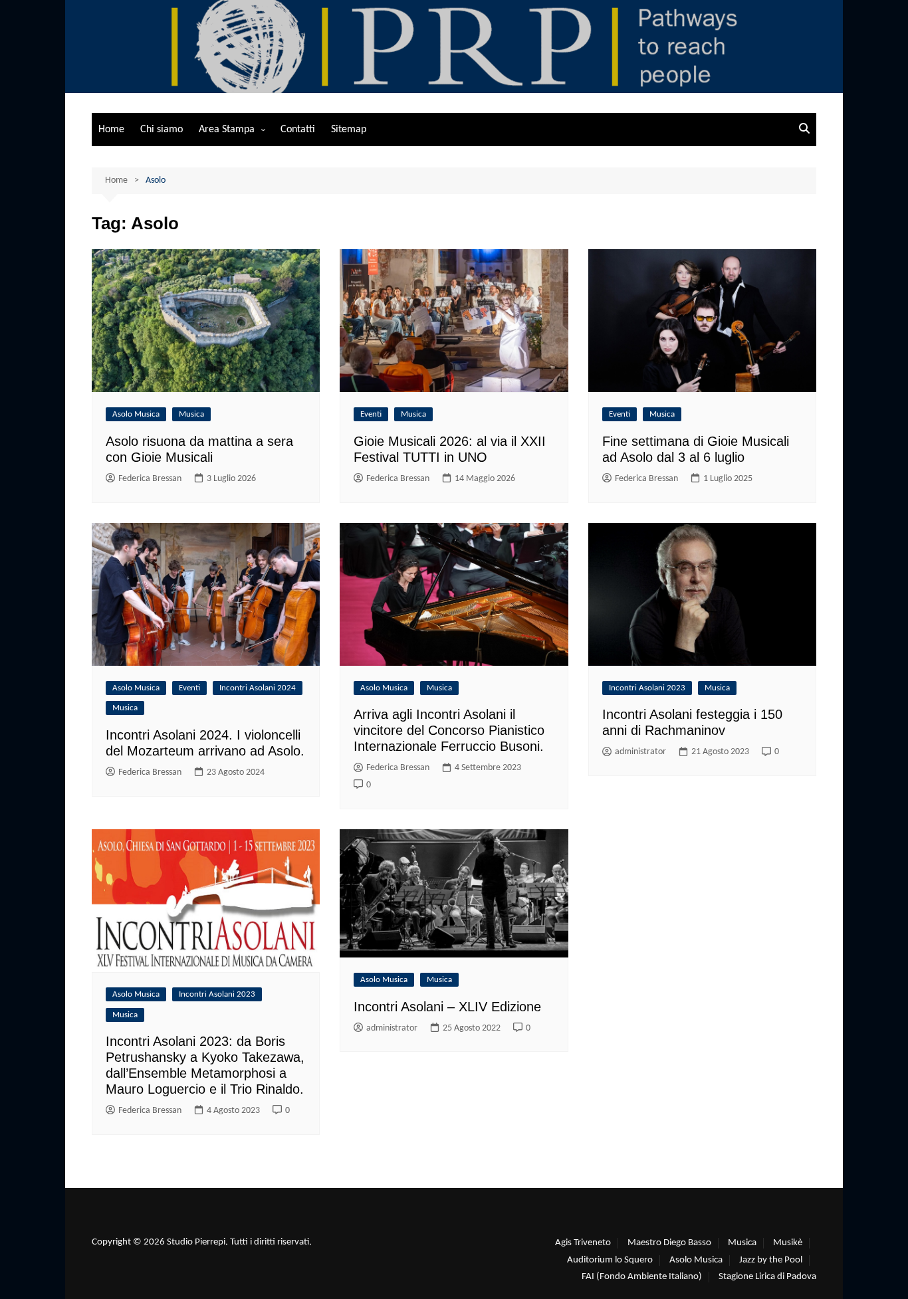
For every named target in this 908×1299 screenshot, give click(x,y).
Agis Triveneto (583, 1243)
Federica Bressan (149, 479)
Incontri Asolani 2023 (647, 688)
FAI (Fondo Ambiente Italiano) (642, 1277)
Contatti (298, 129)
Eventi (371, 414)
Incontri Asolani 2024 (257, 688)
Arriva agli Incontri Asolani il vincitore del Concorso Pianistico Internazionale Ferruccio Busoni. (449, 730)
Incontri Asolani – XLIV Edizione (447, 1006)
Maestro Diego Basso (669, 1243)
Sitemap (348, 129)
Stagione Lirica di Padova (767, 1277)
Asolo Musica (136, 414)
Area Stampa (227, 129)
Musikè (787, 1243)
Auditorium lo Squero (610, 1260)
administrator (640, 752)
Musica (191, 414)
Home (111, 129)
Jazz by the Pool (770, 1260)
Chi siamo (161, 129)
